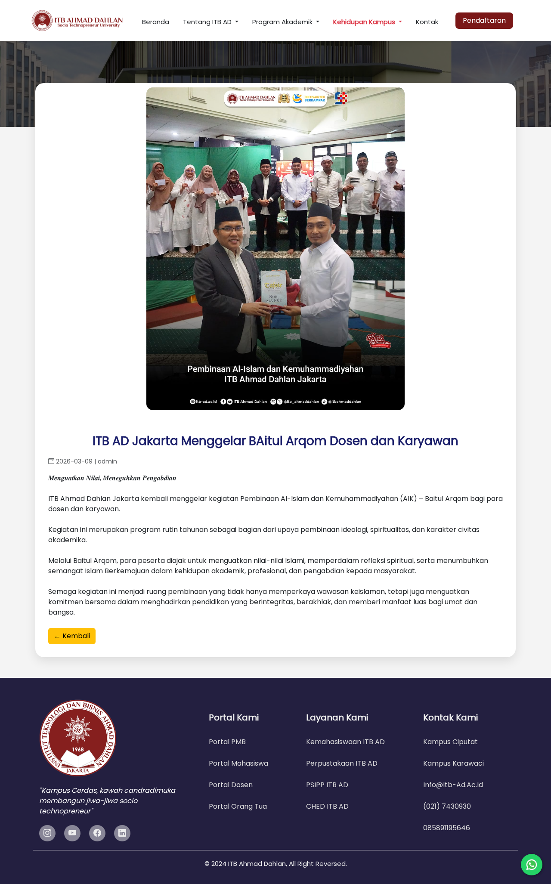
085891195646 (446, 828)
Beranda (155, 21)
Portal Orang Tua (238, 806)
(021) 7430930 (447, 806)
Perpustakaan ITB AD (342, 763)
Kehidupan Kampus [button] (365, 21)
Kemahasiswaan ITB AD (345, 742)
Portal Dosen (231, 785)
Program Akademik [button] (283, 21)
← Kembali (72, 636)
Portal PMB (227, 742)
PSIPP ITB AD (327, 785)
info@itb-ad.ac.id (453, 785)
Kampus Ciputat (450, 742)
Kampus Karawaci (453, 763)
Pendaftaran (484, 20)
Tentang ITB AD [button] (208, 21)
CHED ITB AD (327, 806)
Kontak (427, 21)
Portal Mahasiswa (238, 763)
